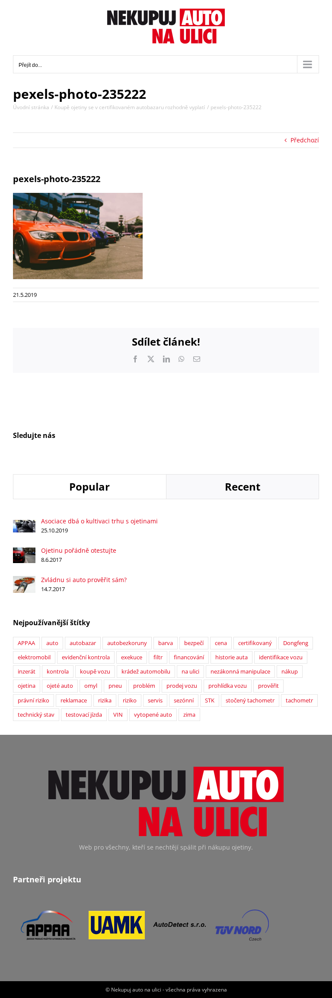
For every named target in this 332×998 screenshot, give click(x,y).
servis (155, 700)
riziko (130, 700)
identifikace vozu (281, 657)
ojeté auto (60, 685)
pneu (115, 685)
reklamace (74, 700)
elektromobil (34, 657)
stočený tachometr (250, 700)
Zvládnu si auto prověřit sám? (84, 580)
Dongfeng (295, 643)
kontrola (58, 671)
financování (189, 657)
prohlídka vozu (227, 685)
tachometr (299, 700)
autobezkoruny (127, 643)
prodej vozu (181, 685)
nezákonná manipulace (240, 671)
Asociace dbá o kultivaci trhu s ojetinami (99, 521)
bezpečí (194, 643)
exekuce (131, 657)
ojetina (26, 685)
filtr (158, 657)
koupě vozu (95, 671)
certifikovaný (255, 643)
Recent (242, 486)
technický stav (36, 714)
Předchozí (304, 140)
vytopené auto (153, 714)
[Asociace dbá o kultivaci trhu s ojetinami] (24, 524)
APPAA (26, 643)
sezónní (184, 700)
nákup (289, 671)
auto (52, 643)
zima (189, 714)
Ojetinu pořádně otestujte (78, 550)
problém (144, 685)
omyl (90, 685)
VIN (118, 714)
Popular (89, 486)
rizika (105, 700)
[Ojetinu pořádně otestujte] (24, 552)
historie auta (231, 657)
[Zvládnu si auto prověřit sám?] (24, 580)
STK (209, 700)
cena (221, 643)
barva (165, 643)
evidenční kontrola (86, 657)
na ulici (190, 671)
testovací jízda (84, 714)
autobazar (83, 643)
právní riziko (33, 700)
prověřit (268, 685)
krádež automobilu (145, 671)
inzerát (26, 671)
